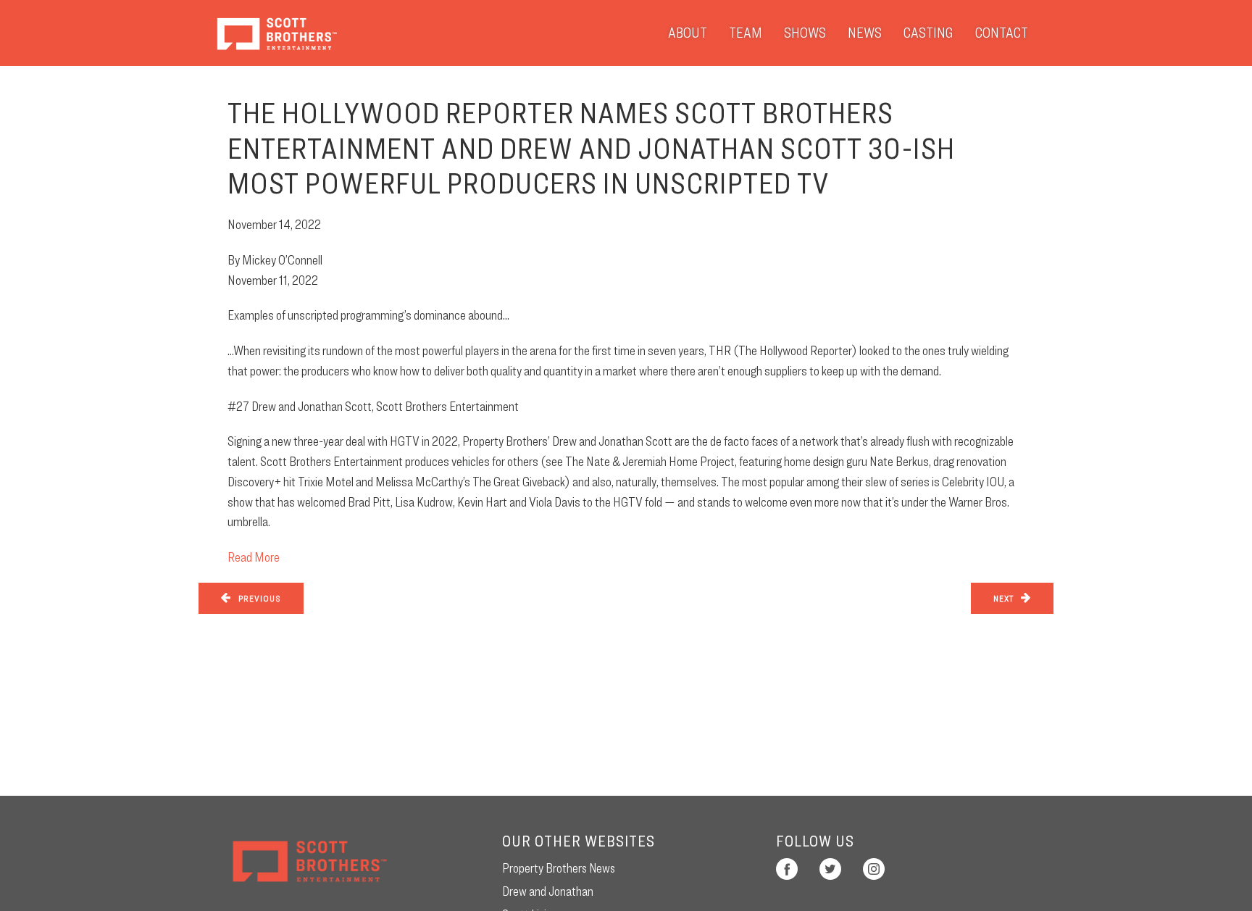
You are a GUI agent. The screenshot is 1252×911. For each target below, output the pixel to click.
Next (1003, 598)
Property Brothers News (558, 867)
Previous (259, 598)
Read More (254, 557)
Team (745, 32)
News (865, 32)
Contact (1001, 32)
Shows (805, 32)
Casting (928, 32)
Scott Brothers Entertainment (276, 33)
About (687, 32)
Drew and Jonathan (547, 891)
